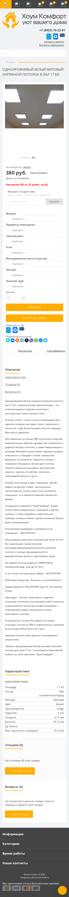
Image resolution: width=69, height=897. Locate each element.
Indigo (27, 167)
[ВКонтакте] (13, 340)
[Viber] (31, 340)
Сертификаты (52, 351)
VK (62, 35)
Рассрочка (24, 351)
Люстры (11, 269)
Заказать (54, 201)
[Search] (64, 53)
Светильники (14, 236)
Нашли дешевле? (38, 172)
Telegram (48, 36)
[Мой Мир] (41, 340)
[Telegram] (22, 340)
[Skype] (45, 340)
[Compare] (62, 157)
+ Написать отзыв (19, 771)
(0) (33, 157)
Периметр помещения (20, 224)
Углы (9, 247)
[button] (28, 4)
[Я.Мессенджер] (8, 340)
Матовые (10, 62)
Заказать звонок (54, 41)
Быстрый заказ (34, 318)
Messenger (55, 36)
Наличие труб (14, 281)
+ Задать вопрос (19, 814)
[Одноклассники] (17, 340)
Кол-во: (10, 292)
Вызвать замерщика (51, 45)
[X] (27, 340)
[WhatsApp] (36, 340)
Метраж (11, 213)
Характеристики (15, 377)
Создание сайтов (28, 877)
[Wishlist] (55, 157)
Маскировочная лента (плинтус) (26, 258)
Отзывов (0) (12, 384)
